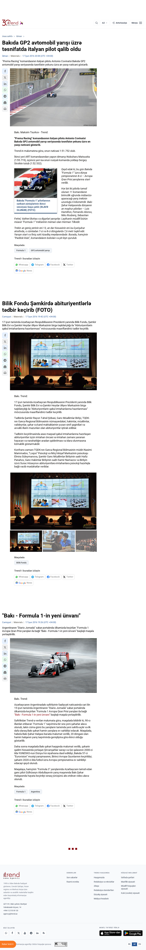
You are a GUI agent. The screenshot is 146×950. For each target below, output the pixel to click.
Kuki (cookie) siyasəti (130, 893)
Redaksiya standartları (104, 890)
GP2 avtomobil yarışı (40, 250)
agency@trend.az (10, 914)
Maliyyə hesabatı (101, 898)
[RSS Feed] (43, 933)
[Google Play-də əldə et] (133, 933)
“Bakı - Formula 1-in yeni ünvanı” (32, 714)
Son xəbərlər (72, 877)
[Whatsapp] (6, 933)
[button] (5, 71)
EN (129, 944)
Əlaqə (96, 886)
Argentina (35, 792)
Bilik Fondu (21, 563)
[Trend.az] (12, 23)
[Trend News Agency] (11, 875)
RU (140, 944)
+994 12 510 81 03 (10, 910)
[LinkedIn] (37, 933)
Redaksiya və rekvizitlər (104, 882)
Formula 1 (21, 250)
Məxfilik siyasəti (128, 882)
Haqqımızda (99, 877)
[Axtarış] (96, 23)
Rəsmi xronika (73, 882)
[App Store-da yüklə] (110, 933)
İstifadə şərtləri (127, 877)
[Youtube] (24, 933)
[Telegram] (31, 933)
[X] (18, 933)
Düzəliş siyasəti (100, 894)
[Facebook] (12, 933)
